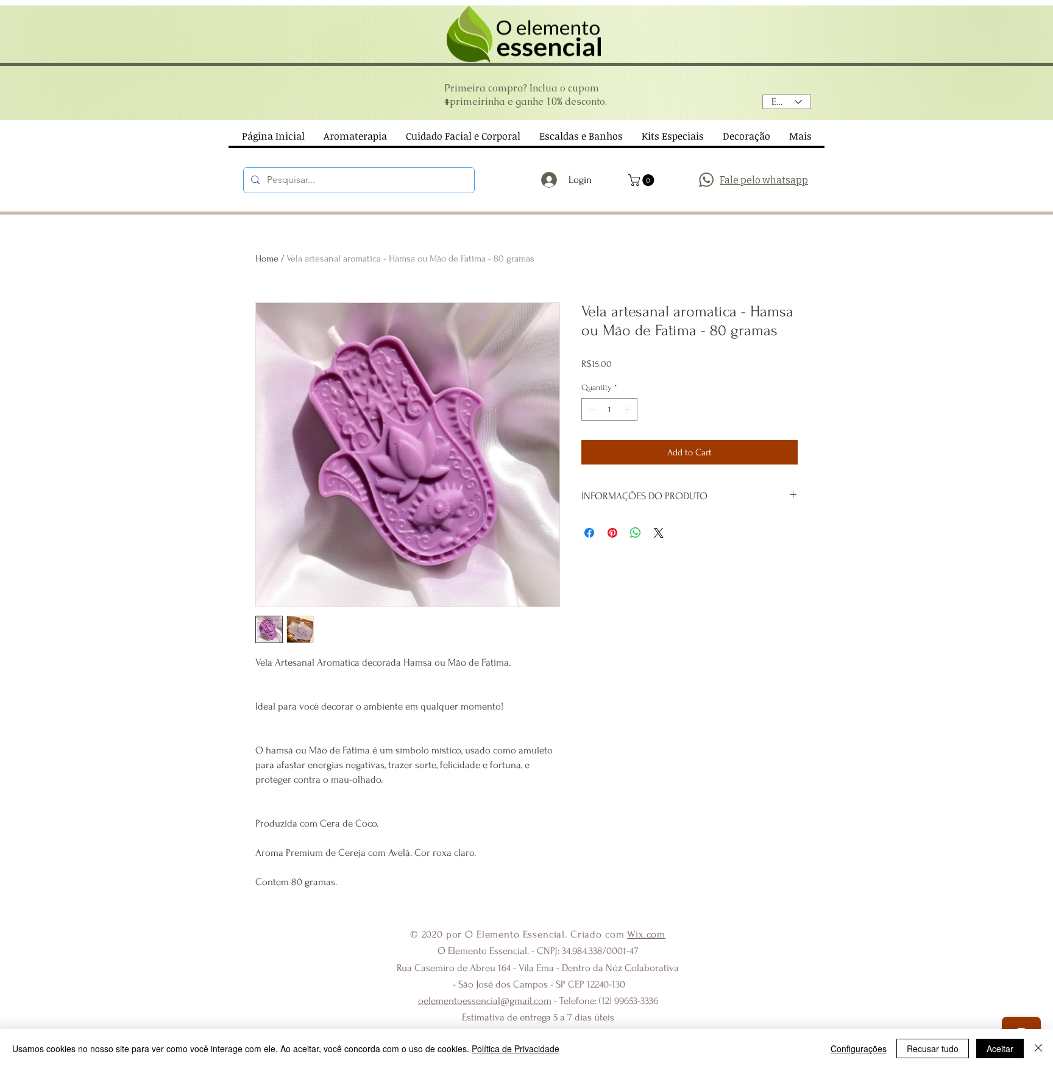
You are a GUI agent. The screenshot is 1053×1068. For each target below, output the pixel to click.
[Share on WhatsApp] (635, 532)
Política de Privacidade (515, 1048)
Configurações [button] (859, 1048)
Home (266, 258)
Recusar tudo (933, 1048)
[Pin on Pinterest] (612, 532)
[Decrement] (590, 409)
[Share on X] (658, 532)
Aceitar (1000, 1048)
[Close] (1038, 1048)
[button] (642, 180)
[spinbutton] (609, 409)
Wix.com (646, 934)
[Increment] (628, 409)
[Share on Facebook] (589, 532)
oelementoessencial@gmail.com (484, 1000)
